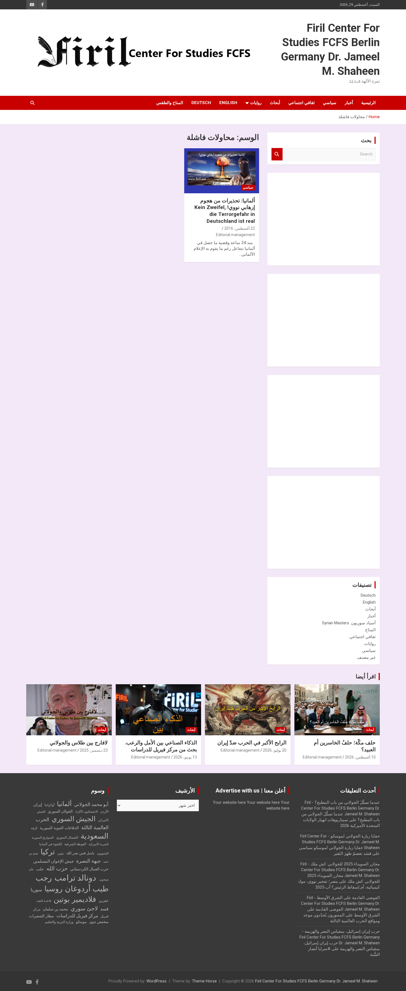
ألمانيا (64, 804)
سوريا (36, 889)
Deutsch (201, 102)
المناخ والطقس (169, 102)
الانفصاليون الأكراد (86, 811)
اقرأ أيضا (366, 676)
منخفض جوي (99, 922)
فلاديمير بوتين (75, 899)
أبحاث (275, 102)
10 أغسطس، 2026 (360, 757)
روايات (256, 102)
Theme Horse (204, 981)
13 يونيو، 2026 (185, 757)
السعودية (95, 836)
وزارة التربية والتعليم (59, 922)
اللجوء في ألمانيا (50, 844)
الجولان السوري (60, 811)
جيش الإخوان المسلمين (53, 861)
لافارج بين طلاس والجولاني (79, 742)
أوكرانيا (49, 805)
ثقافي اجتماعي (301, 102)
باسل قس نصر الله (80, 853)
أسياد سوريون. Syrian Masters (349, 622)
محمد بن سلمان (55, 909)
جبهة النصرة (88, 861)
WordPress (156, 981)
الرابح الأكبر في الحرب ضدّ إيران (251, 742)
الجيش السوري (74, 819)
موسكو (81, 922)
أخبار (349, 102)
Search (277, 154)
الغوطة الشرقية (75, 844)
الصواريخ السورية (43, 837)
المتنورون (103, 853)
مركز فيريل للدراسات (77, 915)
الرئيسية (368, 102)
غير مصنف (366, 657)
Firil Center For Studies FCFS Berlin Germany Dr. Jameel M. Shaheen (316, 981)
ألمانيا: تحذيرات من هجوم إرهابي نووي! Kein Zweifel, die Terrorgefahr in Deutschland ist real (224, 210)
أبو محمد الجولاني (91, 804)
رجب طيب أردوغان (72, 883)
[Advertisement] (334, 218)
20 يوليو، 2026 (274, 750)
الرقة (34, 828)
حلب (40, 869)
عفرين (104, 900)
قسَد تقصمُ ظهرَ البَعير (352, 853)
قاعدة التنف (43, 901)
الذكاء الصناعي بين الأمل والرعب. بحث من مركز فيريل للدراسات (161, 746)
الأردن (104, 811)
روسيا (53, 888)
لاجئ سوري (84, 908)
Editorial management (235, 234)
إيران (37, 804)
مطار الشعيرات (41, 916)
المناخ (370, 629)
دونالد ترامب (75, 877)
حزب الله (57, 868)
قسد (104, 908)
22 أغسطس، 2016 (239, 228)
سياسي (329, 102)
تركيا (48, 851)
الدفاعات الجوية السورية (59, 828)
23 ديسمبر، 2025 (94, 750)
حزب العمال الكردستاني (89, 869)
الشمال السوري (67, 837)
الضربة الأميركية (99, 844)
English (228, 102)
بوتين (60, 853)
